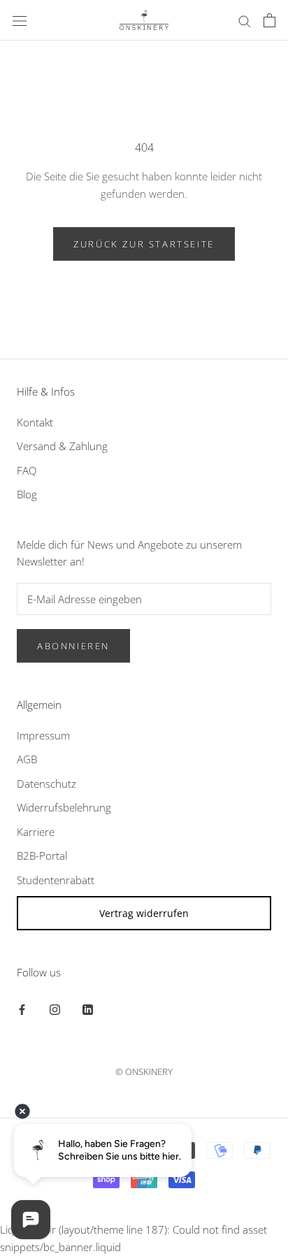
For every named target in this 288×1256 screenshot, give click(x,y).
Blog (27, 494)
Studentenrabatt (55, 880)
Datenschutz (46, 784)
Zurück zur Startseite (144, 244)
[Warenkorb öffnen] (269, 20)
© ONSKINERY (144, 1071)
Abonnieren (73, 646)
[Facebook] (22, 1008)
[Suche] (244, 20)
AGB (27, 759)
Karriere (36, 832)
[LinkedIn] (87, 1008)
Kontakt (35, 422)
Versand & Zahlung (62, 446)
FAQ (26, 470)
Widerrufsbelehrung (64, 807)
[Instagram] (55, 1008)
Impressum (43, 735)
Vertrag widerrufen (144, 913)
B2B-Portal (42, 855)
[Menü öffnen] (20, 20)
